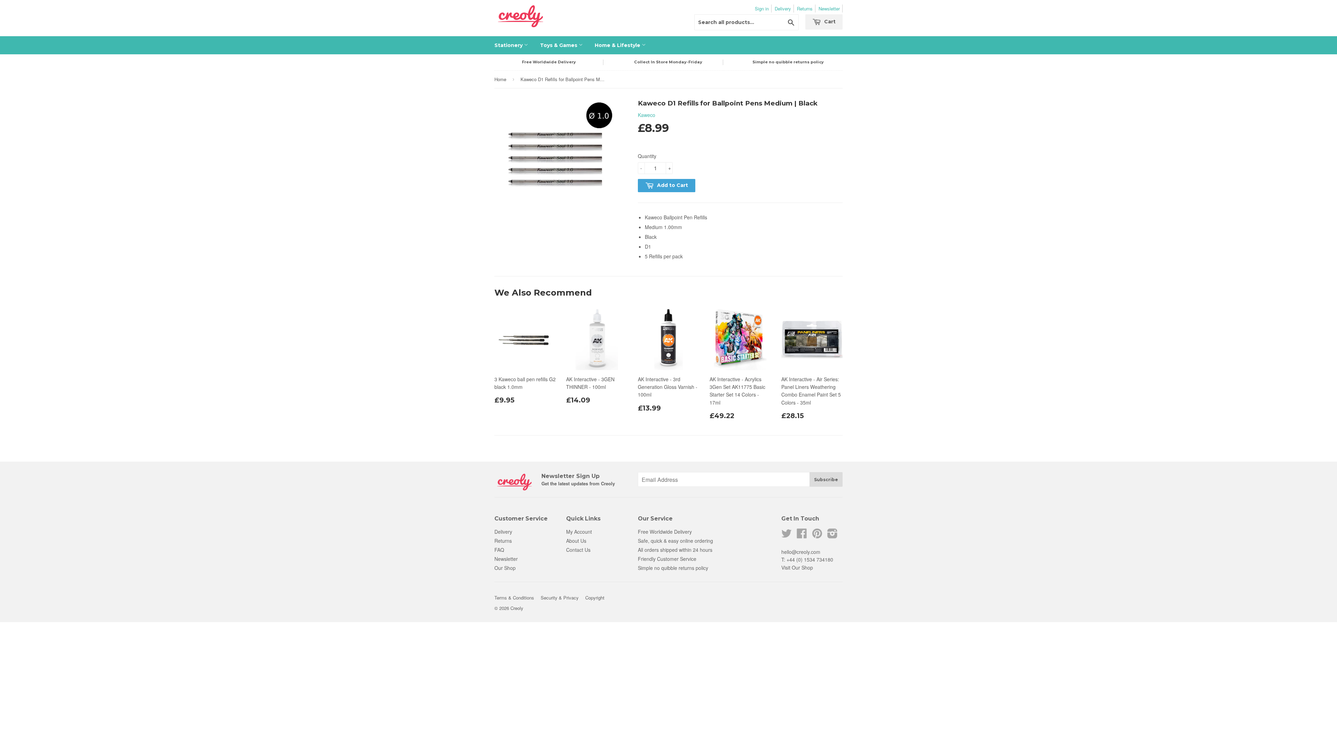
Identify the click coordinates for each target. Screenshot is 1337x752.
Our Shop (505, 567)
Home (500, 79)
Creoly (516, 608)
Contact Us (578, 549)
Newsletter (829, 8)
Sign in (762, 8)
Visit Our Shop (797, 567)
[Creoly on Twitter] (786, 535)
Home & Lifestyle (618, 45)
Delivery (783, 8)
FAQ (499, 549)
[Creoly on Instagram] (832, 535)
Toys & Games (559, 45)
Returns (805, 8)
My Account (579, 531)
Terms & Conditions (514, 597)
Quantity (647, 155)
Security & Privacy (560, 597)
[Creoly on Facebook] (802, 535)
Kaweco (646, 114)
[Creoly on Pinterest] (817, 535)
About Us (576, 540)
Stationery (509, 45)
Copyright (594, 597)
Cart (829, 21)
